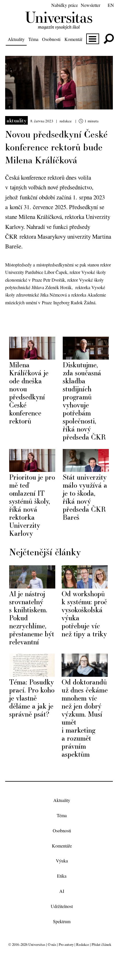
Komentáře (74, 39)
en (111, 5)
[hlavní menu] (92, 39)
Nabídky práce (64, 5)
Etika (61, 876)
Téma (33, 39)
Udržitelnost (62, 906)
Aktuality (16, 39)
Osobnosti (51, 39)
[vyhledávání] (108, 39)
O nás (52, 944)
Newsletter (90, 5)
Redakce (82, 944)
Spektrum (61, 921)
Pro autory (66, 944)
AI (61, 891)
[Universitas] (59, 26)
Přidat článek (101, 944)
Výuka (62, 861)
